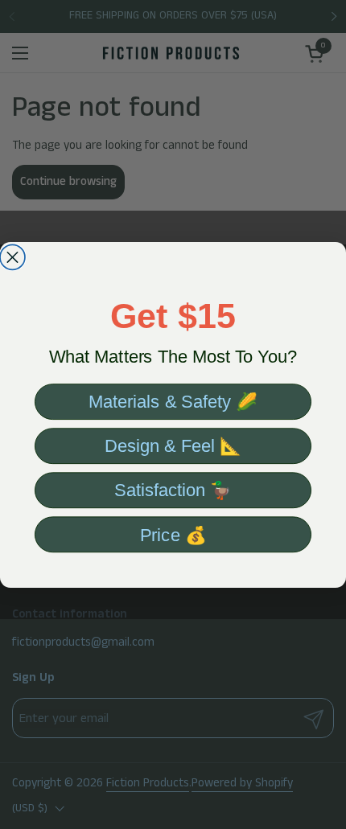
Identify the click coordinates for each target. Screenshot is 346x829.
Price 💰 (173, 534)
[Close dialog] (12, 256)
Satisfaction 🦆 (173, 489)
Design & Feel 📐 (173, 445)
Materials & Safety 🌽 (173, 401)
